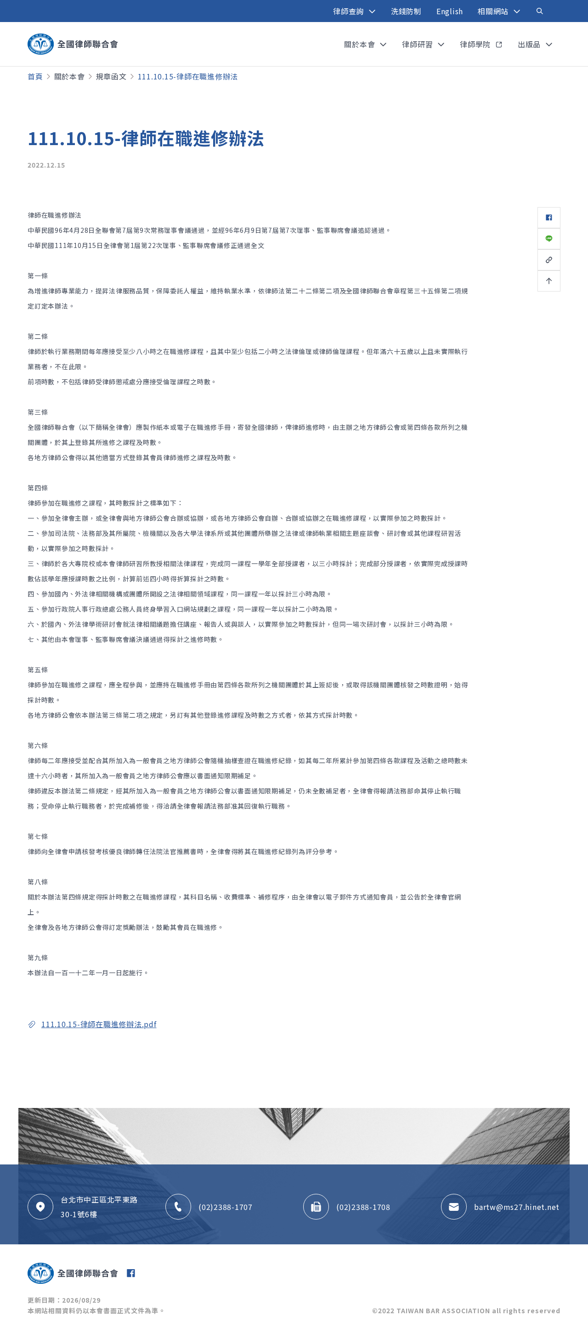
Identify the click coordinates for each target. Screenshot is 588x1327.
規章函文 (111, 76)
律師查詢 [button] (349, 11)
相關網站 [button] (494, 11)
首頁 (35, 76)
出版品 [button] (530, 44)
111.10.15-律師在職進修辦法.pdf (99, 1023)
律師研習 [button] (418, 44)
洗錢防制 (406, 11)
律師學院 (476, 44)
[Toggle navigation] (539, 11)
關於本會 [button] (360, 44)
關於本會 (69, 76)
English (449, 11)
